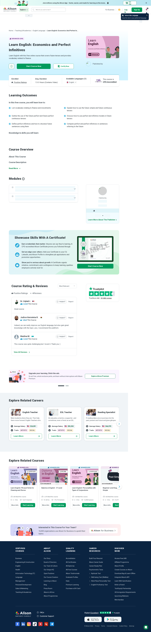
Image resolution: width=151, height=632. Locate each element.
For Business (109, 10)
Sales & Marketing (21, 588)
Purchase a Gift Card (73, 588)
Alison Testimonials (72, 573)
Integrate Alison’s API (122, 577)
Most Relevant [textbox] (64, 286)
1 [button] (61, 387)
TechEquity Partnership (123, 588)
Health (17, 570)
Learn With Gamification (123, 581)
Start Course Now (33, 66)
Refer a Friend (119, 585)
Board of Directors (50, 562)
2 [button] (68, 387)
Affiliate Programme (122, 562)
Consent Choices (112, 626)
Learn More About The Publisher (101, 220)
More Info (14, 505)
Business (18, 558)
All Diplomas (70, 566)
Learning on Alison (50, 581)
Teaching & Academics (23, 30)
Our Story (47, 558)
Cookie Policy (123, 626)
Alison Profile (119, 566)
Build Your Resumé (95, 558)
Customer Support (47, 616)
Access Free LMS (121, 558)
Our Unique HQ (49, 570)
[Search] (33, 10)
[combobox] (67, 286)
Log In (125, 10)
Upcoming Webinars (122, 596)
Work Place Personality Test (101, 581)
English (17, 566)
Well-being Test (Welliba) (99, 577)
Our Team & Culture (50, 566)
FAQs (42, 612)
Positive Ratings (20, 82)
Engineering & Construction (24, 562)
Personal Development (23, 585)
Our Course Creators (51, 577)
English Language (39, 30)
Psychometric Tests (96, 570)
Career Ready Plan (95, 566)
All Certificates (71, 562)
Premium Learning (72, 585)
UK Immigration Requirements (125, 592)
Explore (23, 10)
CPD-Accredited (110, 82)
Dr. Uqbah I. (25, 301)
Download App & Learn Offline (125, 573)
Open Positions (49, 573)
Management (20, 581)
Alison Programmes (51, 596)
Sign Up (137, 10)
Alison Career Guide (96, 562)
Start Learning (28, 505)
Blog (45, 585)
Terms (103, 626)
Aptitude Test (96, 573)
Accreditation (70, 558)
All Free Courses (71, 570)
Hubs (67, 581)
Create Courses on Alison (123, 570)
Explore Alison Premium (100, 376)
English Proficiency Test (99, 585)
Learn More (18, 436)
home (11, 30)
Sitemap (131, 626)
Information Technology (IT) (25, 573)
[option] (64, 376)
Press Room (48, 588)
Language (18, 577)
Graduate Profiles (72, 577)
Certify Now (65, 66)
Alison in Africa (49, 592)
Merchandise (119, 600)
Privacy (97, 626)
